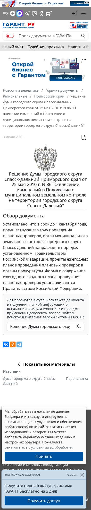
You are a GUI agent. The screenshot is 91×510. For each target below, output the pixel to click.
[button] (74, 13)
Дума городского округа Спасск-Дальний (29, 381)
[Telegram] (19, 344)
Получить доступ (44, 500)
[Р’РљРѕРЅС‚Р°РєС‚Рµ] (6, 344)
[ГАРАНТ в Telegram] (27, 13)
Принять (44, 456)
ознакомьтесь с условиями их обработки (38, 447)
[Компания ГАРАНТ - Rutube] (49, 13)
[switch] (10, 36)
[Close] (82, 474)
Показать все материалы (49, 364)
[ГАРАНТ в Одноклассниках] (42, 13)
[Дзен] (12, 13)
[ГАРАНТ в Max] (20, 13)
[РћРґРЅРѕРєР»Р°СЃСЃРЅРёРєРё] (13, 344)
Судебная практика (45, 46)
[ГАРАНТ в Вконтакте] (6, 13)
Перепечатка (77, 378)
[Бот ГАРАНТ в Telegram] (34, 13)
